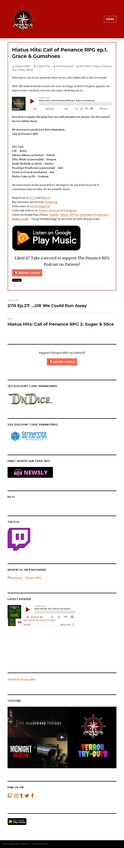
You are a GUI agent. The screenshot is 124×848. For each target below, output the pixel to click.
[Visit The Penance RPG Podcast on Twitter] (27, 796)
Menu (110, 19)
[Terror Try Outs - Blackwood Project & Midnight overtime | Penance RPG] (62, 737)
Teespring (50, 201)
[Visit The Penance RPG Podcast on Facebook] (32, 796)
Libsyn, (64, 214)
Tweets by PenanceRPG (22, 679)
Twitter (42, 210)
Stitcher (74, 214)
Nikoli (29, 69)
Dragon (96, 66)
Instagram (70, 210)
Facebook (54, 210)
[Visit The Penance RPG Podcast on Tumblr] (21, 796)
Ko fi (32, 197)
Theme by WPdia (39, 844)
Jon (14, 69)
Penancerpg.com (40, 206)
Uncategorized (64, 66)
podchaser (86, 214)
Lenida (21, 69)
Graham (106, 66)
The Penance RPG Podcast (15, 844)
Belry (88, 66)
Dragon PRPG (23, 66)
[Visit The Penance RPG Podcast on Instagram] (16, 796)
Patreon (46, 197)
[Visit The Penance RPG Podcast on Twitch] (10, 796)
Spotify (54, 214)
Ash (81, 66)
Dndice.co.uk (20, 218)
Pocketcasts (101, 214)
